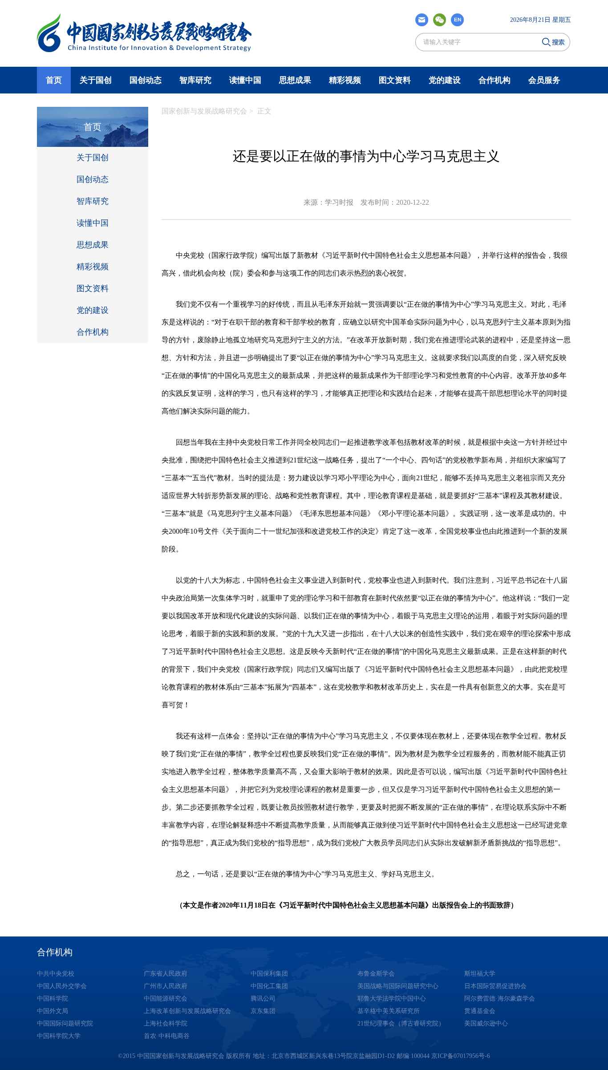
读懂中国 (245, 80)
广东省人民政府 (165, 973)
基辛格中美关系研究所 (388, 1011)
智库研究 (195, 80)
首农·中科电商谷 (167, 1036)
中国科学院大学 (59, 1036)
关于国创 (93, 157)
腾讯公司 (263, 998)
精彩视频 (345, 80)
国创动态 (146, 80)
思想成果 (295, 80)
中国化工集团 (269, 986)
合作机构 (494, 80)
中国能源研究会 (165, 998)
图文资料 (395, 80)
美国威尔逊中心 (486, 1023)
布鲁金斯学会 (376, 973)
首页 (54, 80)
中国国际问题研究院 (65, 1023)
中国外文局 (52, 1011)
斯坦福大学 (479, 973)
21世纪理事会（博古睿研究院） (401, 1023)
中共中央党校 (55, 973)
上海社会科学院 (165, 1023)
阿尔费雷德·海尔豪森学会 (499, 998)
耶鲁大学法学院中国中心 (391, 998)
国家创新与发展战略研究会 (204, 111)
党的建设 (445, 80)
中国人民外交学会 (62, 986)
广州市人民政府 (165, 986)
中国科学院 (52, 998)
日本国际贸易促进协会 (495, 986)
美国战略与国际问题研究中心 (397, 986)
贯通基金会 (479, 1011)
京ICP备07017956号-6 (460, 1056)
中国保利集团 (269, 973)
